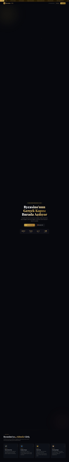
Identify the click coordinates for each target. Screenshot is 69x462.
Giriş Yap (57, 3)
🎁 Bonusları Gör (40, 225)
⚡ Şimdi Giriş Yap (29, 225)
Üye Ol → (62, 3)
